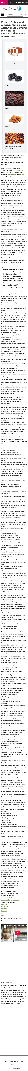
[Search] (18, 14)
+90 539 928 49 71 (6, 897)
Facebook (4, 908)
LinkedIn (4, 904)
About (6, 1061)
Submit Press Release (14, 1065)
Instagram (4, 906)
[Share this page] (26, 14)
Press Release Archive (16, 1061)
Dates (14, 174)
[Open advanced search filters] (21, 14)
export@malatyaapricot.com (10, 900)
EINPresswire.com (18, 170)
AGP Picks (4, 2)
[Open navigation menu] (2, 14)
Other (3, 915)
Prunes (10, 174)
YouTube (4, 911)
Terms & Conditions (14, 1068)
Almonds (21, 174)
